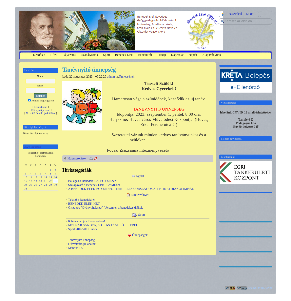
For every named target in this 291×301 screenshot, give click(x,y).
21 (45, 181)
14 (45, 177)
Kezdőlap (39, 54)
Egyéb (140, 175)
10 (25, 177)
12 (35, 177)
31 (25, 188)
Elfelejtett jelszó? (40, 110)
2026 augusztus (32, 146)
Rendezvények (140, 194)
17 (25, 181)
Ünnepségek (126, 76)
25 (30, 184)
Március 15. (75, 247)
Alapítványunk (211, 54)
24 (25, 184)
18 (30, 181)
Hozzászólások (77, 158)
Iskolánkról (145, 54)
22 (50, 181)
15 (50, 177)
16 (55, 177)
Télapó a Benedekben (81, 199)
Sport (106, 54)
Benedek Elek (124, 54)
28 (45, 184)
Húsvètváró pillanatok (82, 244)
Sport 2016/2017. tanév (82, 229)
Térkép (161, 54)
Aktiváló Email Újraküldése (40, 113)
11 (30, 177)
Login (249, 13)
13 (40, 177)
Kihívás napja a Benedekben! (86, 221)
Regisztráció (234, 13)
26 (35, 184)
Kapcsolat (177, 54)
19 (35, 181)
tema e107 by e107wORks (260, 287)
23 (55, 181)
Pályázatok (69, 54)
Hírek (53, 54)
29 (50, 184)
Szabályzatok (89, 54)
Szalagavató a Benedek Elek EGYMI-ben (94, 185)
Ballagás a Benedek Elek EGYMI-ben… (93, 181)
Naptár (193, 54)
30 (55, 184)
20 (40, 181)
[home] (121, 30)
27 (40, 184)
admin (111, 76)
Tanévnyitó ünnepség (81, 240)
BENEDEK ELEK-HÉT (84, 203)
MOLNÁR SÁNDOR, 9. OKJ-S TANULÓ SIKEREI (102, 225)
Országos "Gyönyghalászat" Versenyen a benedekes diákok (105, 207)
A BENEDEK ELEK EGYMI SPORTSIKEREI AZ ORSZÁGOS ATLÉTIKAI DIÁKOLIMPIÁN (131, 188)
